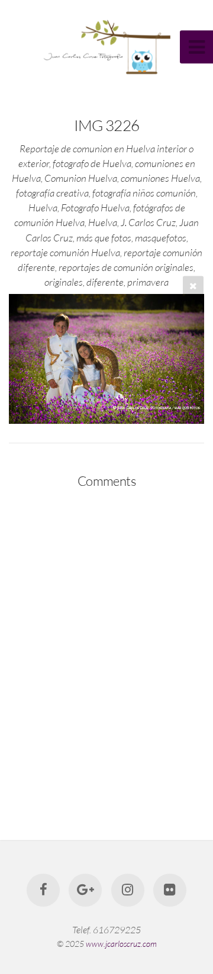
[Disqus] (106, 651)
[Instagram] (127, 890)
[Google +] (85, 890)
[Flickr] (169, 890)
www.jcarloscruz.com (121, 944)
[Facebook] (43, 890)
